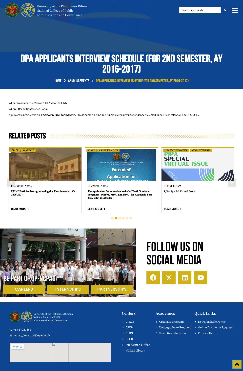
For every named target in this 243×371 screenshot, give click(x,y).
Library (169, 150)
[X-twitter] (169, 277)
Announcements (78, 81)
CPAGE (15, 150)
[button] (235, 10)
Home (58, 81)
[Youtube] (200, 277)
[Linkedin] (184, 277)
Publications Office (99, 150)
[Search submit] (225, 10)
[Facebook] (153, 277)
